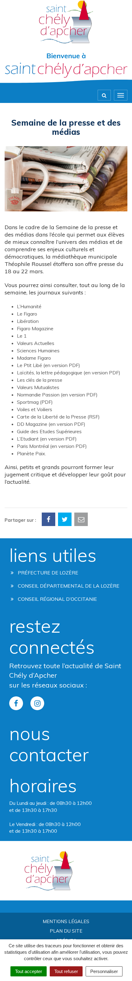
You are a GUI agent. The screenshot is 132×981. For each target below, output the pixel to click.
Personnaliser (104, 971)
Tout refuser (66, 971)
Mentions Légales (66, 921)
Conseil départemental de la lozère (68, 586)
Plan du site (66, 931)
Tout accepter (28, 971)
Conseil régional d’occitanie (57, 599)
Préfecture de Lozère (47, 573)
